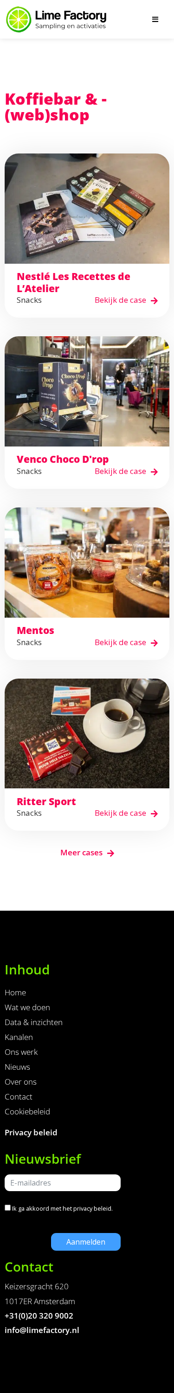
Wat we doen (27, 1007)
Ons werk (21, 1051)
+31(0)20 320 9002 (39, 1315)
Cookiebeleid (27, 1111)
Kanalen (19, 1037)
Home (15, 992)
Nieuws (17, 1066)
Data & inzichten (34, 1022)
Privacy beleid (31, 1132)
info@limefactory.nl (42, 1330)
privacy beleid (92, 1208)
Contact (18, 1096)
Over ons (21, 1081)
